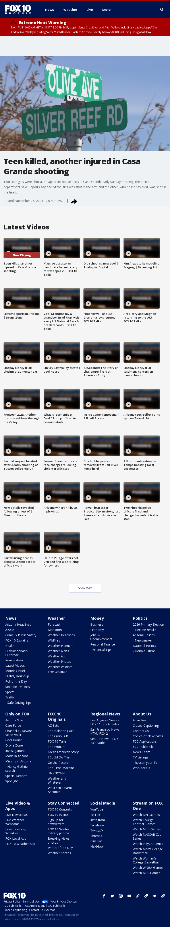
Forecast (54, 624)
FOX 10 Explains (16, 640)
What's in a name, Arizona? (60, 790)
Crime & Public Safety (20, 635)
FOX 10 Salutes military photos (59, 831)
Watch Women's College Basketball (146, 860)
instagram (120, 895)
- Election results (144, 630)
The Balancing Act (61, 731)
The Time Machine (61, 768)
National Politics (144, 646)
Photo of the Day (60, 848)
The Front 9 (56, 747)
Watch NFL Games (146, 815)
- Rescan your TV (145, 762)
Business (96, 624)
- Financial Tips (101, 649)
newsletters (162, 895)
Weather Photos (59, 661)
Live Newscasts (16, 815)
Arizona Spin (14, 720)
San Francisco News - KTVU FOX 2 (105, 731)
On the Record (58, 762)
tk (137, 895)
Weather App (57, 656)
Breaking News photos (59, 840)
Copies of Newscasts (148, 736)
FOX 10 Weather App (20, 844)
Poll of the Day (16, 681)
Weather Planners (60, 646)
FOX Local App (15, 838)
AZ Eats (53, 725)
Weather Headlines (61, 635)
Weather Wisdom (60, 667)
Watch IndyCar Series (148, 844)
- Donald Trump (144, 651)
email (154, 895)
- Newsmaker (142, 640)
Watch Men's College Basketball (148, 851)
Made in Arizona (17, 756)
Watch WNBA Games (148, 867)
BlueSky (96, 841)
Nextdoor (97, 846)
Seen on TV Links (17, 687)
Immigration (14, 660)
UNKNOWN (56, 773)
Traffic (10, 697)
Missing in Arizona (18, 761)
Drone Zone (14, 745)
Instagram (97, 820)
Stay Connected (63, 803)
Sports (10, 692)
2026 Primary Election (148, 624)
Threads (96, 836)
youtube (129, 895)
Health (10, 646)
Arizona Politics (144, 635)
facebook (104, 895)
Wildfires (54, 640)
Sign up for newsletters (56, 822)
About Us (142, 714)
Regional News (105, 714)
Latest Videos (15, 665)
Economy (97, 630)
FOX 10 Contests (60, 809)
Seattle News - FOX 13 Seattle (104, 741)
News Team (141, 752)
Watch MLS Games (146, 873)
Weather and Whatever (57, 780)
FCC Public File (143, 747)
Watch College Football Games (144, 822)
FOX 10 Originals (57, 716)
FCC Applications (145, 741)
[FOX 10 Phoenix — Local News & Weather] (20, 9)
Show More (85, 588)
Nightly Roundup (17, 676)
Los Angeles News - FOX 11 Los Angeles (104, 722)
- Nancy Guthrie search (16, 768)
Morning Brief (15, 671)
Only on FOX (17, 714)
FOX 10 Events (58, 815)
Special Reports (16, 776)
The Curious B (58, 736)
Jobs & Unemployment (101, 637)
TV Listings (140, 757)
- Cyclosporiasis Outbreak (16, 653)
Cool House (13, 740)
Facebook (97, 825)
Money (97, 618)
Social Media (102, 803)
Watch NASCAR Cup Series (147, 836)
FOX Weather (57, 672)
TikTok (95, 815)
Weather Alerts (58, 651)
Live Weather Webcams (14, 822)
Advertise (139, 720)
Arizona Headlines (18, 624)
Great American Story (63, 752)
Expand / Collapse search (162, 9)
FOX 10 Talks (57, 741)
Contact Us (141, 731)
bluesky (146, 895)
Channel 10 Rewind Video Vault (19, 733)
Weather (56, 618)
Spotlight (11, 781)
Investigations (15, 751)
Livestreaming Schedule (15, 831)
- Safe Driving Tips (18, 702)
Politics (140, 618)
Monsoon (55, 630)
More (106, 9)
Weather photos (59, 853)
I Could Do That (59, 757)
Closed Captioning (146, 725)
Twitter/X (96, 830)
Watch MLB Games (147, 829)
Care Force (13, 725)
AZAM (9, 630)
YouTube (96, 809)
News (10, 618)
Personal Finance (102, 644)
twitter (112, 895)
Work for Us (141, 768)
